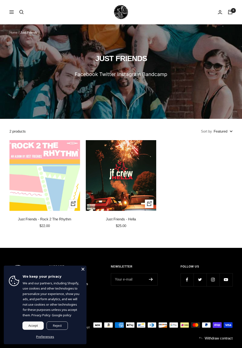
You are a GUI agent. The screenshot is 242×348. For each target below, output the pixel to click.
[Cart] (230, 12)
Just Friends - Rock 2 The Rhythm (44, 219)
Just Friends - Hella (121, 219)
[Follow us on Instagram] (213, 279)
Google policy (61, 315)
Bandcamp (154, 74)
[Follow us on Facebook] (187, 279)
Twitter (107, 74)
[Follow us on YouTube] (226, 279)
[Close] (83, 269)
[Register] (151, 279)
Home (13, 32)
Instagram (129, 74)
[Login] (220, 12)
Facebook (86, 74)
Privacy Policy (41, 315)
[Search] (21, 12)
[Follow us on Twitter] (200, 279)
